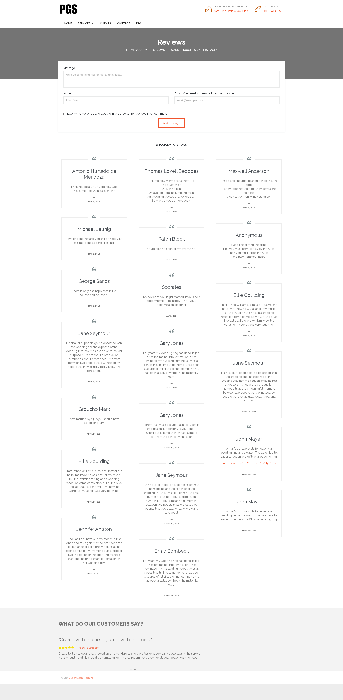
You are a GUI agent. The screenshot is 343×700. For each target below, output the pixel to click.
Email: (178, 93)
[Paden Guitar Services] (68, 9)
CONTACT (123, 23)
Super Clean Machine (81, 677)
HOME (68, 23)
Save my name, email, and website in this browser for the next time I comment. (116, 113)
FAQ (138, 23)
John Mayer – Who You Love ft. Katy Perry (249, 463)
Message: (69, 68)
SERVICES (84, 23)
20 (171, 144)
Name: (67, 93)
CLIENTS (105, 23)
